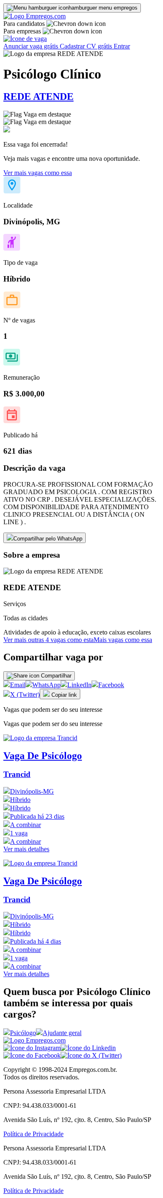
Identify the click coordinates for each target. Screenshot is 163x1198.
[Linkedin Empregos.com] (88, 1047)
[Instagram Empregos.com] (32, 1047)
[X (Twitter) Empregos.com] (91, 1055)
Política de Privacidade (33, 1133)
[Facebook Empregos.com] (32, 1055)
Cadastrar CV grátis (87, 46)
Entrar (122, 46)
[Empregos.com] (34, 16)
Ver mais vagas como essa (37, 172)
